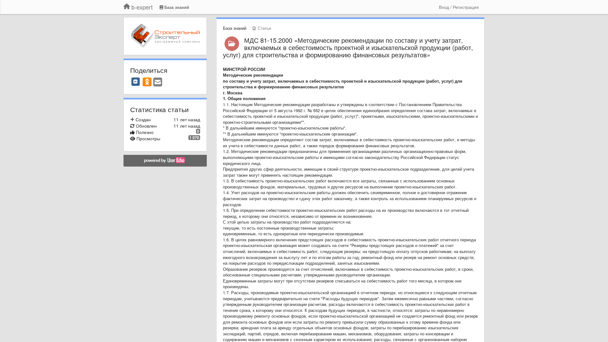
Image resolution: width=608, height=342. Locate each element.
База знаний (234, 28)
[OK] (147, 81)
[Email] (157, 82)
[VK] (136, 81)
